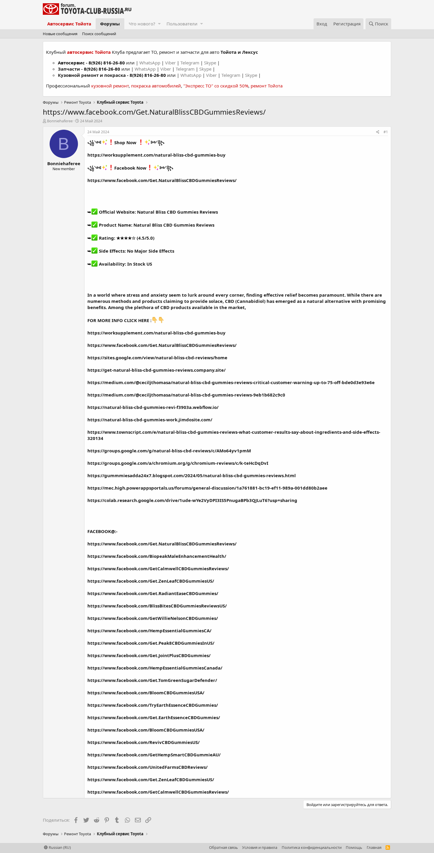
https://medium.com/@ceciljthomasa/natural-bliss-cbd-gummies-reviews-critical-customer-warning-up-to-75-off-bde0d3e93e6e (231, 382)
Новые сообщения (60, 33)
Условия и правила (259, 847)
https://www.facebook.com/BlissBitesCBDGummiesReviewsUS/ (157, 606)
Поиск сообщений (99, 33)
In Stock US (139, 264)
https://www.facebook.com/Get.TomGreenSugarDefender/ (152, 680)
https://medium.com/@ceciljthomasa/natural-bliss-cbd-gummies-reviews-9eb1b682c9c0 (186, 395)
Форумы (110, 24)
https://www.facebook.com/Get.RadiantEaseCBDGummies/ (152, 593)
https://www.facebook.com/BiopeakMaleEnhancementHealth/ (156, 556)
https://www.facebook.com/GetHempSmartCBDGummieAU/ (154, 755)
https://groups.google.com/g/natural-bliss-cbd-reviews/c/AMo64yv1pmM (169, 451)
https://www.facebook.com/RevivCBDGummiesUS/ (143, 742)
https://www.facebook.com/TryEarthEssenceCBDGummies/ (152, 705)
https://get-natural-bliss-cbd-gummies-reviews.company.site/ (156, 370)
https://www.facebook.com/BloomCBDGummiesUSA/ (145, 693)
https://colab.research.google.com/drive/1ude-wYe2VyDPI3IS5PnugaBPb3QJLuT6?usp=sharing (192, 500)
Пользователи (182, 24)
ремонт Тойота (267, 86)
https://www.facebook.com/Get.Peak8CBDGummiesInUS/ (150, 643)
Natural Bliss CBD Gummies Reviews (177, 212)
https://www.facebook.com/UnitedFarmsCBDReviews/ (147, 767)
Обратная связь (223, 847)
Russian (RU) (59, 847)
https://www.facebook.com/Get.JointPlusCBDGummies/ (149, 655)
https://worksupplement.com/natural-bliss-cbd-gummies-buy (156, 155)
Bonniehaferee (60, 121)
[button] (159, 23)
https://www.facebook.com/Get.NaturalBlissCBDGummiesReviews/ (161, 180)
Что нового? (142, 24)
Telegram (190, 63)
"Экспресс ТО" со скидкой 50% (215, 86)
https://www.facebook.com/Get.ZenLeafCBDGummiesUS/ (150, 581)
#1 (386, 131)
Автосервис (71, 63)
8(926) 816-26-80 (107, 63)
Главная (374, 847)
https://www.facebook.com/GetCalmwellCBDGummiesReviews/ (158, 568)
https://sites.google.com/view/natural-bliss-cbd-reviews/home (157, 357)
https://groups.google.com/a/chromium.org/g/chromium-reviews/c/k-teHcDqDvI (177, 463)
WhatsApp (150, 63)
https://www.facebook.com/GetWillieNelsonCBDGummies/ (152, 618)
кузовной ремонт (110, 86)
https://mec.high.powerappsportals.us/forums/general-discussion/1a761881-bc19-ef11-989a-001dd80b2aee (207, 488)
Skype (210, 63)
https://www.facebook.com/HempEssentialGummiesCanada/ (154, 668)
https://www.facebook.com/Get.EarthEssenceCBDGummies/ (153, 717)
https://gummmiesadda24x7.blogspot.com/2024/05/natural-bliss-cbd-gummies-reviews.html (191, 475)
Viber (170, 63)
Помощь (354, 847)
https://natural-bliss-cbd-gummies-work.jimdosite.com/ (149, 420)
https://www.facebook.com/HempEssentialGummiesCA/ (149, 630)
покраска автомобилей (156, 86)
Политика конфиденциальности (312, 847)
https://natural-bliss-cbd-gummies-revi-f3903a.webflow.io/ (152, 407)
